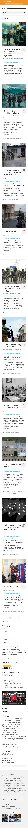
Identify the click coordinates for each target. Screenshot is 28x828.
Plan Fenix (9, 79)
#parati (6, 685)
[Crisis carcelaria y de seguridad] (14, 449)
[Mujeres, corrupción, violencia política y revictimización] (14, 510)
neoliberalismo (7, 736)
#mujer (13, 682)
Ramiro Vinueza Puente (10, 176)
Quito (19, 738)
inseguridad (6, 254)
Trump (19, 611)
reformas (15, 373)
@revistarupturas (8, 680)
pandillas (17, 138)
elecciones (6, 728)
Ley (13, 373)
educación (11, 432)
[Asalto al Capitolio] (14, 571)
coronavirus (9, 721)
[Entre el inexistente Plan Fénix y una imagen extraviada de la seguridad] (14, 34)
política (8, 554)
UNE (6, 740)
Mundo (9, 590)
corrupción (6, 723)
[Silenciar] (22, 703)
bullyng (7, 432)
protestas (15, 738)
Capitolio (5, 611)
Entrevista (6, 637)
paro (3, 738)
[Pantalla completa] (24, 703)
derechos (9, 724)
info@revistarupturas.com (10, 762)
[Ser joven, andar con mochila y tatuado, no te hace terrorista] (14, 155)
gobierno (16, 312)
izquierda (3, 732)
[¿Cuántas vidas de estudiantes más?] (14, 390)
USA (21, 611)
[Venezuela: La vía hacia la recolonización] (18, 820)
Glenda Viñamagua (9, 58)
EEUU (19, 726)
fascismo (12, 728)
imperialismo (19, 730)
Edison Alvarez (8, 233)
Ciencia (6, 628)
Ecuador (5, 79)
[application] (14, 698)
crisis (20, 722)
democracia (4, 724)
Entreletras (6, 634)
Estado (8, 138)
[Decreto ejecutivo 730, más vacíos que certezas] (14, 271)
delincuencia (16, 491)
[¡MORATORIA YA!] (18, 816)
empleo (19, 491)
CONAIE (3, 720)
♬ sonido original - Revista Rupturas (13, 687)
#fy (22, 683)
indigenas (23, 730)
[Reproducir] (4, 703)
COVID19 (15, 723)
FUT (19, 728)
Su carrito (7, 1)
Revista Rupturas (9, 115)
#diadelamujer (11, 683)
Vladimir (7, 293)
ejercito (5, 138)
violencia (12, 79)
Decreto (7, 312)
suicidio (14, 432)
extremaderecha (10, 611)
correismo (18, 721)
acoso (5, 432)
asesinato (8, 719)
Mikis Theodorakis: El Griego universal (13, 747)
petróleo (7, 738)
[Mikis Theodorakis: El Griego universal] (5, 816)
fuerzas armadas (12, 138)
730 (4, 312)
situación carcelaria (9, 493)
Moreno (12, 734)
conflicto (5, 199)
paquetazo (22, 736)
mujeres (5, 554)
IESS (14, 730)
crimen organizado (10, 491)
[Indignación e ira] (14, 216)
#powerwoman (19, 682)
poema (10, 738)
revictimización (12, 554)
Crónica (6, 631)
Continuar (6, 75)
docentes (13, 724)
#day (5, 683)
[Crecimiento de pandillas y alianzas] (14, 96)
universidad (9, 740)
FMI (16, 728)
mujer (17, 734)
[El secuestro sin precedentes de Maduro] (11, 820)
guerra (11, 730)
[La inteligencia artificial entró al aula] (11, 816)
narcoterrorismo (13, 199)
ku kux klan (15, 611)
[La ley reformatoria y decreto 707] (14, 329)
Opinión (21, 58)
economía (17, 724)
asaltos (5, 491)
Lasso (20, 312)
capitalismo (19, 719)
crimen (5, 373)
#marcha (18, 683)
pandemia (16, 736)
